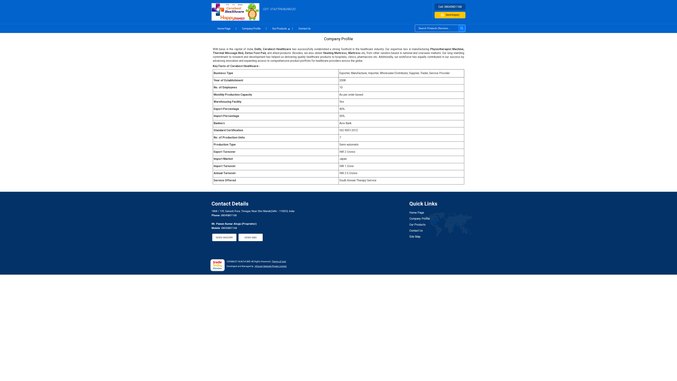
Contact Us (304, 28)
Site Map (414, 236)
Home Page (223, 28)
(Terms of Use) (279, 261)
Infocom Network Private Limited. (271, 266)
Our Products (279, 28)
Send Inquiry (452, 14)
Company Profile (251, 28)
